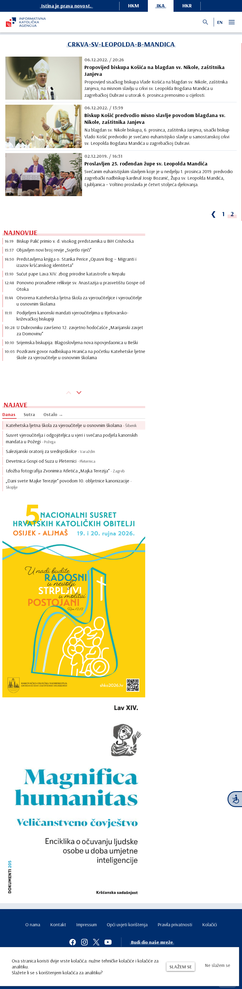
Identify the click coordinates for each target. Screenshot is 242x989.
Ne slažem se (217, 965)
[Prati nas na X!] (96, 942)
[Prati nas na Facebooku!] (72, 942)
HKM (133, 5)
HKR (187, 5)
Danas (8, 414)
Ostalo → (53, 414)
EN (220, 22)
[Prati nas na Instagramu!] (84, 942)
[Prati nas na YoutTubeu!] (108, 942)
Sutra (29, 414)
